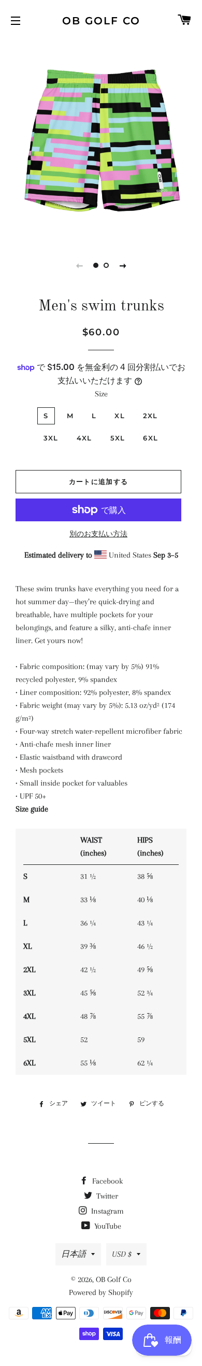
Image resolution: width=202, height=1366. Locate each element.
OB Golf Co (101, 21)
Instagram (106, 1211)
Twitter (106, 1196)
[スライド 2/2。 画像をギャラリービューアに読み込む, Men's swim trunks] (106, 265)
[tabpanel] (101, 140)
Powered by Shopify (101, 1292)
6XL (150, 438)
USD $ (122, 1254)
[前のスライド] (79, 265)
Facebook (106, 1181)
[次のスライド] (122, 265)
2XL (150, 415)
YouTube (106, 1226)
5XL (117, 438)
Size (101, 394)
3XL (51, 438)
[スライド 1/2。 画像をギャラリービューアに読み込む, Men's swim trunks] (96, 265)
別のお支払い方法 (98, 534)
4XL (84, 438)
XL (119, 415)
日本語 (73, 1254)
